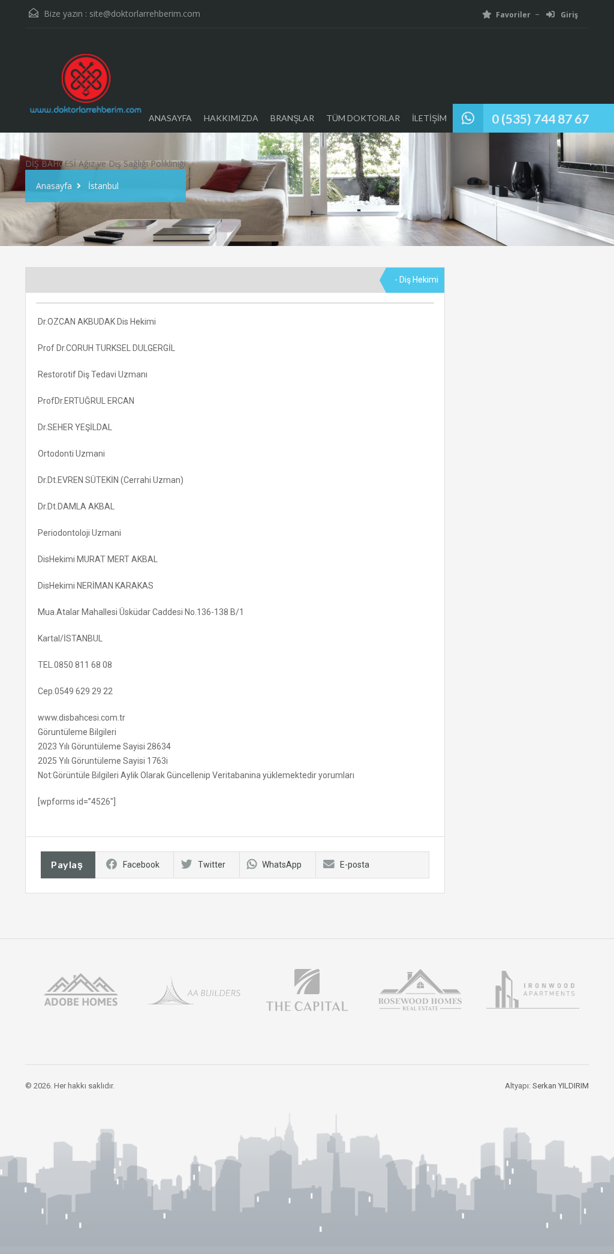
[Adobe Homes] (81, 989)
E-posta (354, 864)
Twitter (211, 864)
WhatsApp (282, 864)
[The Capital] (307, 989)
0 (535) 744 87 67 (540, 118)
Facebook (141, 864)
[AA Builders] (194, 989)
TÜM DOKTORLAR (363, 118)
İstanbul (103, 185)
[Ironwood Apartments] (532, 989)
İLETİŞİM (429, 118)
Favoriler (513, 15)
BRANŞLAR (292, 118)
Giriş (568, 15)
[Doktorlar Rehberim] (85, 89)
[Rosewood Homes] (420, 989)
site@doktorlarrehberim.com (144, 13)
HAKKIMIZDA (231, 118)
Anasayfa (54, 185)
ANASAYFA (170, 118)
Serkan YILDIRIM (560, 1085)
